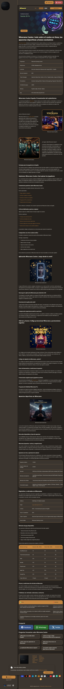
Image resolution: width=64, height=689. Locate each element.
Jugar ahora (56, 8)
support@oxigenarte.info (37, 504)
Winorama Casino (22, 43)
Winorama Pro (35, 380)
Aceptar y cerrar (48, 672)
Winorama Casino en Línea (45, 686)
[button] (38, 34)
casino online (31, 116)
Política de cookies (43, 670)
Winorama (32, 101)
